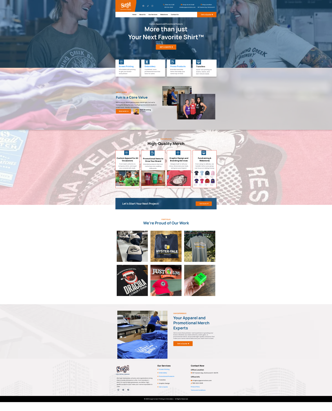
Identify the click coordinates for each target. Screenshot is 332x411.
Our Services (152, 14)
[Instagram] (152, 6)
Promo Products (178, 66)
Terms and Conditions (198, 390)
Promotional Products (166, 376)
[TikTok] (148, 6)
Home (134, 14)
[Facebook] (143, 6)
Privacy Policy (195, 387)
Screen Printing (126, 66)
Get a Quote (163, 387)
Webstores (164, 14)
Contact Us (175, 14)
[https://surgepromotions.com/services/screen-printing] (121, 61)
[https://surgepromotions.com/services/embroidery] (147, 61)
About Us (142, 14)
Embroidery (150, 66)
